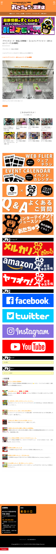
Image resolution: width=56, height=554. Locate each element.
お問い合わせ (43, 13)
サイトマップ (23, 539)
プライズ (5, 105)
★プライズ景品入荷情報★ (14, 381)
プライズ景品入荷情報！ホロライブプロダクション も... (22, 438)
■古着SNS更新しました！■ (15, 447)
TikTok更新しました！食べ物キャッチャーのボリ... (20, 463)
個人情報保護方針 (32, 539)
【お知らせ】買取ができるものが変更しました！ (20, 420)
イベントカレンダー (36, 13)
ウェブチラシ (28, 13)
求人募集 (22, 13)
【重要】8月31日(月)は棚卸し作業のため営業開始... (21, 428)
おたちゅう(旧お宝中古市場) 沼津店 (27, 544)
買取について (12, 13)
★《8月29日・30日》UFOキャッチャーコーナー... (20, 401)
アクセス (18, 13)
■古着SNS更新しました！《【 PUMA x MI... (19, 455)
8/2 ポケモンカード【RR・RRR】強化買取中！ (20, 410)
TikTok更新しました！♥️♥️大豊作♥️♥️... (18, 391)
